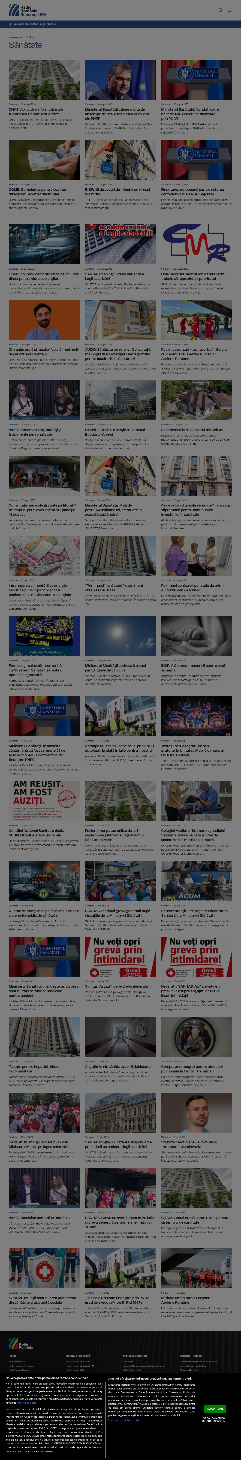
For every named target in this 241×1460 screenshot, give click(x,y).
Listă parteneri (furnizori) (123, 1420)
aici (95, 1432)
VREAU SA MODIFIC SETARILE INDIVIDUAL (214, 1419)
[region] (120, 1416)
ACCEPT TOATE (215, 1409)
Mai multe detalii (27, 1402)
